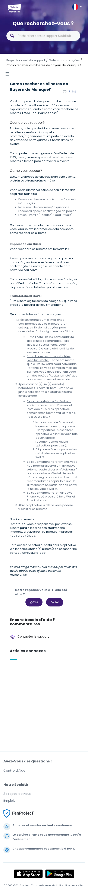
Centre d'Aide (14, 770)
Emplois (9, 800)
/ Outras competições (63, 60)
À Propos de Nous (17, 793)
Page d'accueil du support (25, 60)
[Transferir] (36, 454)
